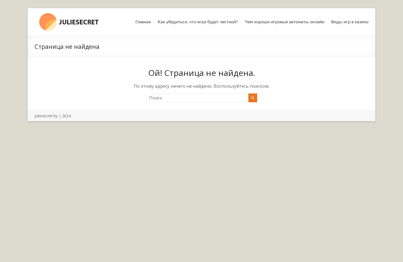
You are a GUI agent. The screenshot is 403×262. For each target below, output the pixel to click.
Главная (143, 22)
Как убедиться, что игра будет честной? (198, 22)
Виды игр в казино (349, 22)
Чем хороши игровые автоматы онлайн (284, 22)
